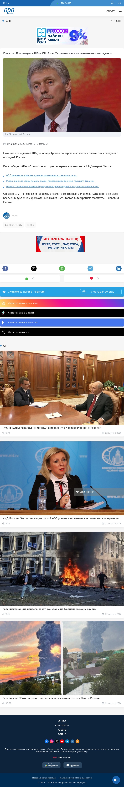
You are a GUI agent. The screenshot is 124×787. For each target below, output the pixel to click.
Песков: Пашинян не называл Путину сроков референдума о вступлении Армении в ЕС (52, 186)
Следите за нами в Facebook (23, 322)
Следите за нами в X (18, 332)
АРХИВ (62, 729)
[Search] (112, 3)
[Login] (119, 3)
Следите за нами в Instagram (22, 303)
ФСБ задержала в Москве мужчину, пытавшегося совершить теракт (41, 175)
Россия (30, 225)
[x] (57, 741)
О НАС (62, 721)
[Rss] (77, 741)
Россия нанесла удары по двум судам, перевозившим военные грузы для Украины (50, 181)
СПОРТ (110, 11)
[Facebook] (47, 741)
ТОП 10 (62, 734)
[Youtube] (62, 741)
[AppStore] (72, 765)
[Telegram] (67, 741)
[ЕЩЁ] (119, 11)
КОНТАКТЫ (62, 725)
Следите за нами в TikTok (21, 313)
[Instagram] (52, 741)
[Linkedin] (72, 741)
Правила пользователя (44, 778)
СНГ (119, 21)
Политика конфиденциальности (75, 778)
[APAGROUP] (62, 757)
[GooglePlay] (51, 765)
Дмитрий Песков (13, 225)
